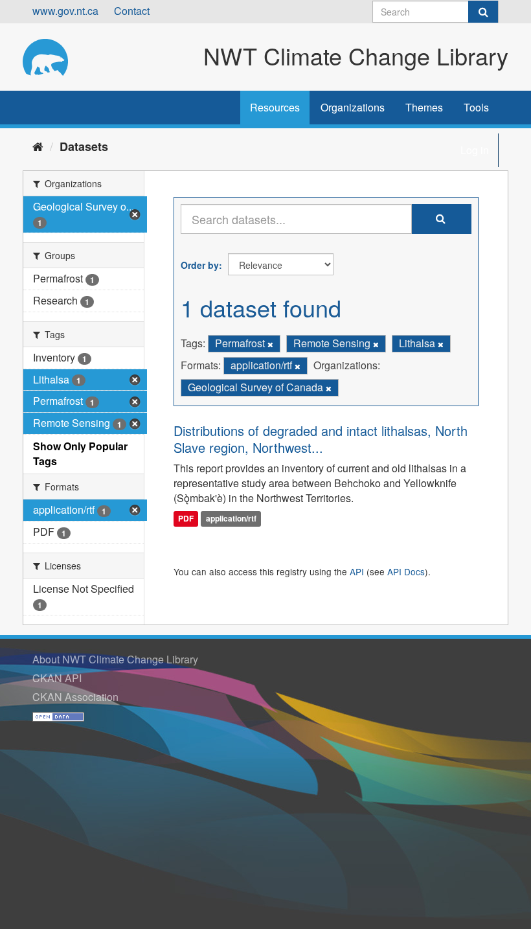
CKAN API (57, 678)
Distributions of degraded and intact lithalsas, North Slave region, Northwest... (321, 439)
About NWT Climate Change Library (115, 659)
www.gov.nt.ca (65, 10)
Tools (476, 107)
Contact (132, 10)
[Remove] (270, 344)
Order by (200, 264)
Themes (424, 107)
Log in (474, 150)
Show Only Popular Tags (80, 453)
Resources (275, 107)
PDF (186, 518)
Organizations (353, 107)
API (357, 571)
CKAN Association (75, 696)
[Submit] (483, 12)
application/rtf (231, 518)
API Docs (406, 571)
